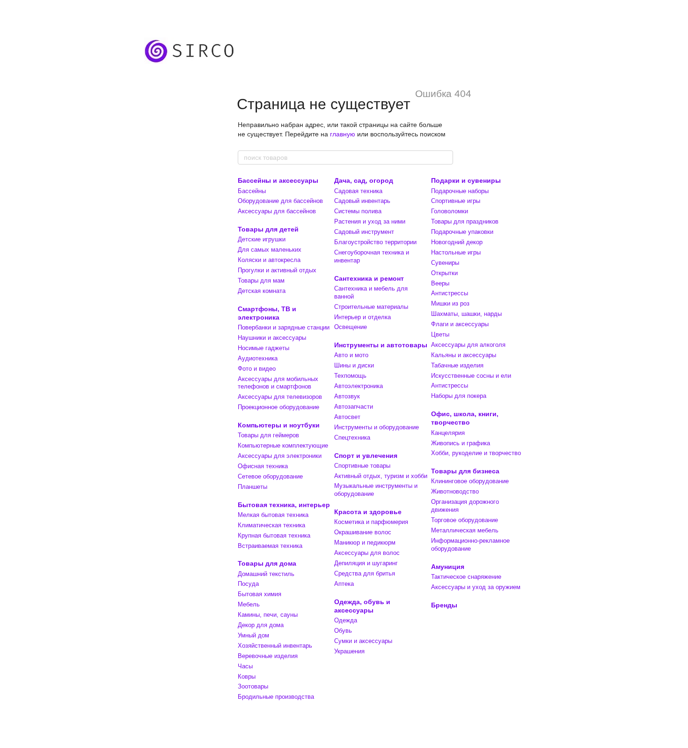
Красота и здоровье (368, 512)
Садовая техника (358, 190)
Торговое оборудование (464, 520)
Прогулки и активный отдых (277, 270)
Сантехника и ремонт (369, 278)
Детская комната (261, 290)
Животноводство (455, 491)
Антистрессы (449, 293)
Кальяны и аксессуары (463, 355)
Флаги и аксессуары (460, 324)
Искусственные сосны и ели (471, 375)
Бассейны (252, 190)
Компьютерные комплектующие (283, 445)
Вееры (440, 283)
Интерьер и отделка (362, 317)
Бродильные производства (276, 696)
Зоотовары (253, 686)
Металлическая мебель (464, 530)
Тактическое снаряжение (466, 576)
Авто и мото (351, 355)
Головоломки (449, 211)
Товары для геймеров (268, 435)
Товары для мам (261, 280)
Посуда (248, 583)
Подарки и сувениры (466, 180)
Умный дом (253, 635)
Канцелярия (448, 432)
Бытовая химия (259, 594)
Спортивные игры (455, 200)
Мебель (249, 604)
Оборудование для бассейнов (280, 200)
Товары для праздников (464, 221)
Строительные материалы (371, 306)
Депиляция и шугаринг (366, 563)
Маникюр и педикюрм (364, 542)
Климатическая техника (271, 525)
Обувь (343, 630)
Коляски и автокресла (269, 259)
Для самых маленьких (269, 249)
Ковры (247, 676)
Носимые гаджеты (263, 348)
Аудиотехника (258, 358)
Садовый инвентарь (362, 200)
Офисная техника (263, 466)
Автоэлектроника (358, 385)
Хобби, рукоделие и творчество (476, 452)
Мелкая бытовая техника (273, 514)
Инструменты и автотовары (380, 345)
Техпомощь (350, 375)
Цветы (440, 334)
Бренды (444, 605)
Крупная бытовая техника (274, 535)
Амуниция (447, 566)
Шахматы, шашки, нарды (466, 313)
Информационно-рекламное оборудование (470, 544)
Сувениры (445, 262)
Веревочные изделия (268, 655)
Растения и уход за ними (369, 221)
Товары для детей (268, 229)
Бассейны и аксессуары (278, 180)
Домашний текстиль (266, 573)
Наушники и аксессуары (272, 337)
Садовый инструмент (364, 231)
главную (342, 134)
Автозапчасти (353, 406)
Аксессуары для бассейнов (277, 211)
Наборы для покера (458, 395)
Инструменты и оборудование (376, 427)
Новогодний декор (457, 242)
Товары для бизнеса (465, 471)
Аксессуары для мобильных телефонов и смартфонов (278, 382)
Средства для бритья (364, 573)
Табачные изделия (457, 365)
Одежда (345, 620)
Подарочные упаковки (462, 231)
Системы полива (357, 211)
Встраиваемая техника (270, 545)
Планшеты (252, 486)
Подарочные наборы (460, 190)
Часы (245, 666)
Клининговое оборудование (470, 481)
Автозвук (347, 396)
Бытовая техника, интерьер (284, 505)
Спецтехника (352, 437)
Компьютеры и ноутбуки (279, 425)
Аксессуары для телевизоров (280, 396)
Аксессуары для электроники (280, 455)
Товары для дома (267, 563)
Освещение (350, 326)
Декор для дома (261, 624)
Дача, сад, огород (363, 180)
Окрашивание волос (362, 532)
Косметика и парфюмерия (371, 521)
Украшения (349, 651)
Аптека (344, 583)
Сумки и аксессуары (363, 640)
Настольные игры (456, 252)
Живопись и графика (460, 443)
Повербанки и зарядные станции (283, 327)
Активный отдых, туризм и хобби (380, 475)
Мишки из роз (450, 303)
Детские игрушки (261, 239)
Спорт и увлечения (365, 455)
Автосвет (347, 416)
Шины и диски (354, 365)
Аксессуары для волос (367, 552)
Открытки (444, 273)
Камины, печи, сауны (268, 614)
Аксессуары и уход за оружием (475, 587)
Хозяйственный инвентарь (275, 645)
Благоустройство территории (375, 242)
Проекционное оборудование (278, 407)
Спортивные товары (362, 465)
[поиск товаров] (445, 157)
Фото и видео (257, 368)
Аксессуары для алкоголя (468, 344)
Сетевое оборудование (270, 476)
